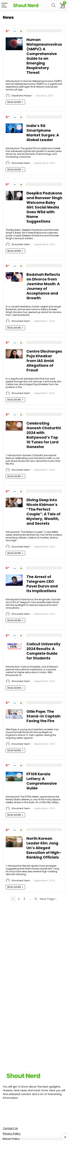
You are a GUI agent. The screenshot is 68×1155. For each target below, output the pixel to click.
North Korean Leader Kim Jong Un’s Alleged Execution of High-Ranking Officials (43, 848)
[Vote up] (21, 31)
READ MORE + (15, 102)
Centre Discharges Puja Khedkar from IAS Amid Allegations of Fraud (44, 361)
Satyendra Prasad (21, 95)
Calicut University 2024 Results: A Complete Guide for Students (43, 651)
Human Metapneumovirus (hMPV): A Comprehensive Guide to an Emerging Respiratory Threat (44, 56)
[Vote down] (14, 31)
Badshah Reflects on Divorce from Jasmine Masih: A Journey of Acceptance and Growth (43, 286)
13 (35, 899)
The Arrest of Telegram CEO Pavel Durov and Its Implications (42, 583)
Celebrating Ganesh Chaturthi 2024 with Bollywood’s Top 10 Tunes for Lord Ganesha (43, 435)
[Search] (53, 5)
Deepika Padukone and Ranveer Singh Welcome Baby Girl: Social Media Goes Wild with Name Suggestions (44, 207)
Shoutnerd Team (20, 163)
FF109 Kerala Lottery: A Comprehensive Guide (41, 781)
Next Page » (48, 899)
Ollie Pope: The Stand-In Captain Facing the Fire (43, 716)
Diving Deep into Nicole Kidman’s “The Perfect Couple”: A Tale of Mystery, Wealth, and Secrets (43, 511)
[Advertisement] (34, 948)
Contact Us (10, 1128)
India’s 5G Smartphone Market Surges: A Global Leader (42, 132)
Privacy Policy (12, 1133)
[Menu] (4, 5)
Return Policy (11, 1139)
